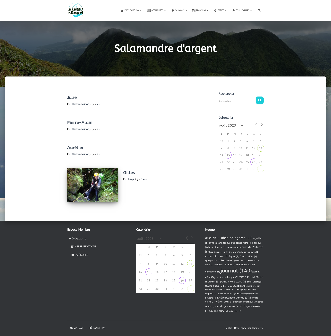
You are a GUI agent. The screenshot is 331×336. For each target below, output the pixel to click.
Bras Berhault (233, 247)
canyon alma (251, 252)
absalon (212, 238)
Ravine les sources (227, 294)
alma (213, 243)
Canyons (180, 10)
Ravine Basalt (254, 282)
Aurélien (75, 147)
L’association (132, 10)
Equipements (243, 10)
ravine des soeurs (215, 290)
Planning (201, 10)
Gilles (129, 172)
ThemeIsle (258, 328)
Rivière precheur (246, 301)
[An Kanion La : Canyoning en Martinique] (76, 10)
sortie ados (234, 311)
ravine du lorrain (235, 290)
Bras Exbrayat (236, 252)
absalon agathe (236, 238)
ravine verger (244, 294)
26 (253, 162)
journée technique (226, 277)
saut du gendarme (227, 306)
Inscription (99, 328)
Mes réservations (85, 246)
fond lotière (248, 256)
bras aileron (216, 247)
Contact (78, 328)
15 (228, 155)
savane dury (218, 311)
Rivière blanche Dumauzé (234, 297)
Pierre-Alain (79, 122)
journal (236, 271)
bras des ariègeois (218, 252)
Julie (72, 97)
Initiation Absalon (224, 264)
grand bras (240, 261)
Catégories (81, 255)
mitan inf (247, 277)
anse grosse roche (241, 243)
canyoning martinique (222, 256)
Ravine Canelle (231, 286)
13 (260, 148)
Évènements (79, 239)
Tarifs (221, 10)
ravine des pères (250, 286)
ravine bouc (214, 285)
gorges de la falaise (219, 260)
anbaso (224, 242)
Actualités (157, 10)
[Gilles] (92, 185)
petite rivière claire (233, 281)
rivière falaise (225, 301)
